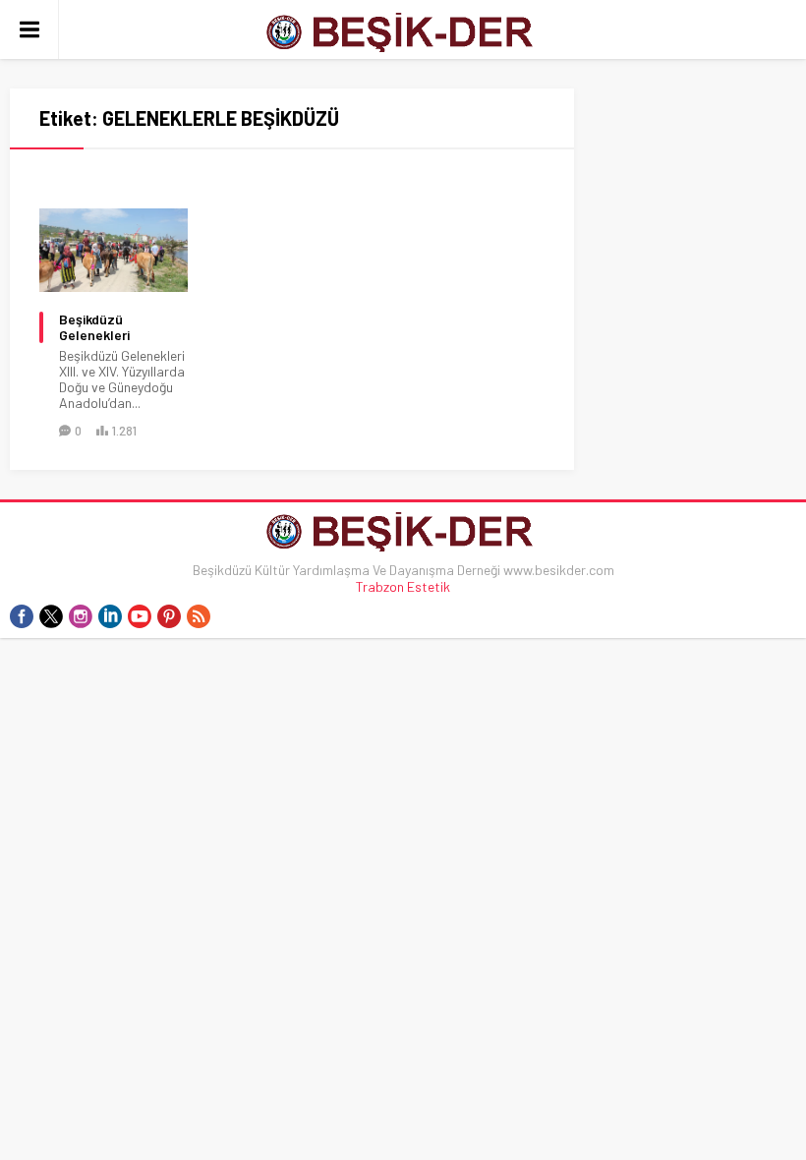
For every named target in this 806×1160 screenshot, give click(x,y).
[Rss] (198, 616)
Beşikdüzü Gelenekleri (94, 327)
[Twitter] (51, 616)
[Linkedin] (110, 616)
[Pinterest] (169, 616)
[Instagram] (80, 616)
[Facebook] (21, 616)
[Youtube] (139, 616)
